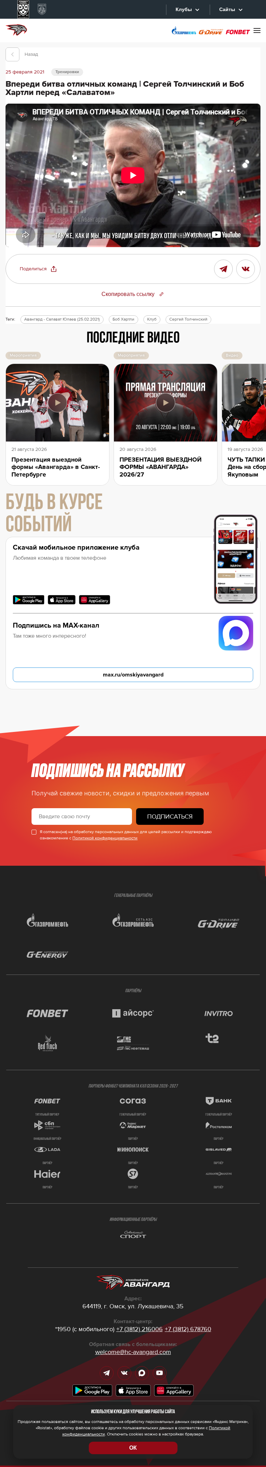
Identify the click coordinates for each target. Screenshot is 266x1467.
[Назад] (12, 54)
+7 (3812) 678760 (188, 1329)
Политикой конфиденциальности (105, 838)
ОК (133, 1448)
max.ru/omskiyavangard (133, 674)
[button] (38, 268)
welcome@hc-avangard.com (133, 1352)
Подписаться (170, 816)
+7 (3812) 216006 (139, 1329)
